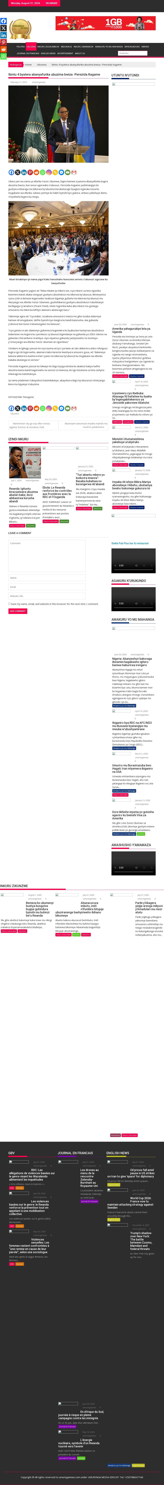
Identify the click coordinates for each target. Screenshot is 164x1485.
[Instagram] (49, 172)
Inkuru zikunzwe (17, 525)
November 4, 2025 (140, 1225)
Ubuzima (31, 46)
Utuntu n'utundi (137, 376)
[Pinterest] (30, 172)
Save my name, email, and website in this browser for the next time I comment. (54, 603)
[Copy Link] (55, 172)
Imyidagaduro (132, 46)
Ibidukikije (66, 46)
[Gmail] (74, 172)
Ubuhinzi (22, 931)
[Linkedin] (24, 172)
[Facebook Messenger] (61, 172)
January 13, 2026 (142, 470)
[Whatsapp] (42, 172)
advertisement (65, 53)
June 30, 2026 (120, 324)
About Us (80, 53)
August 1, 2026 (34, 895)
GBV (12, 1188)
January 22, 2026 (85, 466)
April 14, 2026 (141, 381)
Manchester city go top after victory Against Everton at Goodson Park (29, 425)
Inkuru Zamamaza (83, 46)
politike (21, 46)
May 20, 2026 (50, 479)
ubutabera (128, 422)
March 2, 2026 (141, 427)
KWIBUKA (117, 422)
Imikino (145, 46)
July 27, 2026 (88, 895)
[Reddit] (36, 172)
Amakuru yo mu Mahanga (109, 46)
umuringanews (38, 82)
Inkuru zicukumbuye (48, 46)
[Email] (67, 172)
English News (48, 53)
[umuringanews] (11, 46)
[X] (17, 172)
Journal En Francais (28, 53)
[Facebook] (11, 172)
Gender (19, 1188)
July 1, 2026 (16, 480)
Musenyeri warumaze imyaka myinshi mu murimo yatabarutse (86, 425)
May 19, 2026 (88, 1432)
